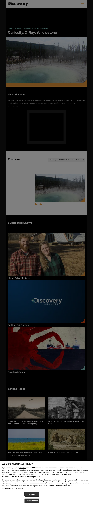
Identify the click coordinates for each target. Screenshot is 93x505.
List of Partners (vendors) (12, 488)
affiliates (22, 468)
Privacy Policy (67, 474)
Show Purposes (32, 500)
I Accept (31, 494)
